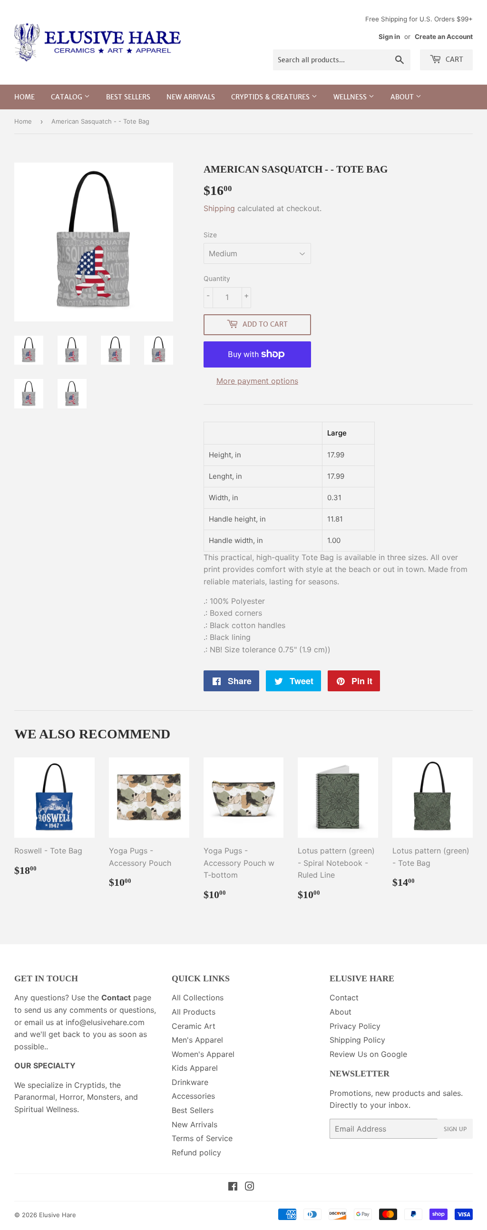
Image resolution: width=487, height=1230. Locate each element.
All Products (193, 1012)
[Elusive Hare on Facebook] (233, 1187)
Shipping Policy (357, 1040)
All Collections (198, 997)
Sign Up (455, 1129)
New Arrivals (190, 97)
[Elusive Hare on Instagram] (249, 1187)
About (403, 97)
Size (210, 235)
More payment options (257, 381)
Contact (344, 997)
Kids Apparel (195, 1068)
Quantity (217, 278)
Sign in (389, 36)
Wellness (351, 97)
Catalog (67, 97)
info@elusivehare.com (105, 1022)
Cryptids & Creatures (271, 97)
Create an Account (444, 36)
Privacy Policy (355, 1026)
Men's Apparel (197, 1040)
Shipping (219, 208)
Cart (453, 59)
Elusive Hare (57, 1215)
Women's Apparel (203, 1054)
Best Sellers (128, 97)
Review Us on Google (368, 1054)
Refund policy (196, 1152)
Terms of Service (202, 1138)
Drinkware (190, 1082)
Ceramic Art (193, 1026)
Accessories (193, 1096)
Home (24, 97)
